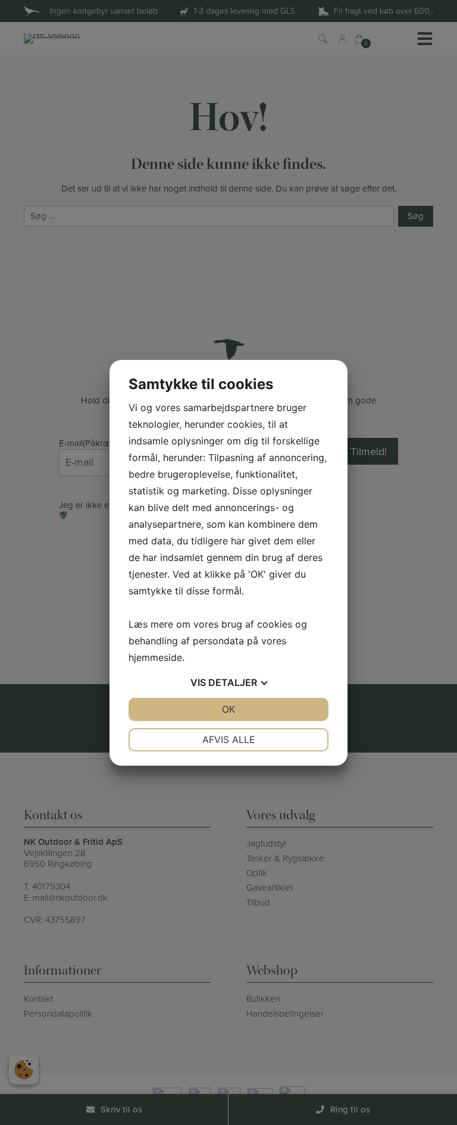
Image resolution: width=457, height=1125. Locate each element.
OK (228, 709)
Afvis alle (228, 739)
